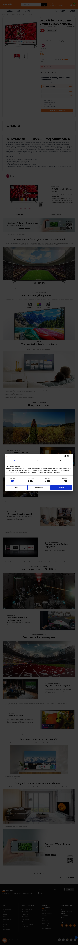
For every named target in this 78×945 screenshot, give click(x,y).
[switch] (30, 481)
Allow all (61, 487)
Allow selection (39, 487)
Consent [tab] (16, 460)
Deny (16, 487)
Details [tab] (39, 460)
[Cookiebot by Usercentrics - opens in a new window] (65, 456)
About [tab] (62, 460)
